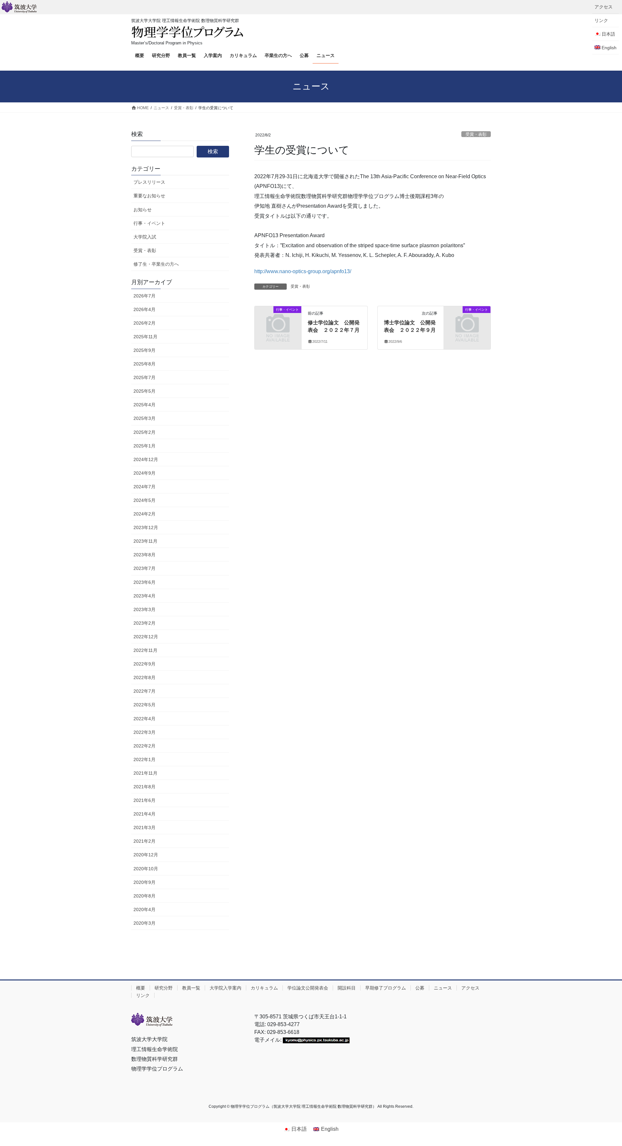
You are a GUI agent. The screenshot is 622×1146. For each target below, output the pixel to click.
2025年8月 (144, 363)
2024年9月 (144, 473)
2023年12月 (145, 527)
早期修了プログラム (385, 987)
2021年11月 (145, 773)
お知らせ (142, 209)
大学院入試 (144, 236)
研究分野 (164, 987)
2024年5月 (144, 500)
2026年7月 (144, 295)
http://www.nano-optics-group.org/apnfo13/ (302, 271)
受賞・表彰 (476, 134)
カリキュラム (264, 987)
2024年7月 (144, 486)
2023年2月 (144, 623)
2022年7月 (144, 691)
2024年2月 (144, 513)
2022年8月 (144, 677)
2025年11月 (145, 336)
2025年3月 (144, 418)
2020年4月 (144, 909)
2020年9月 (144, 882)
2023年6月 (144, 582)
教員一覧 (191, 987)
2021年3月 (144, 827)
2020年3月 (144, 923)
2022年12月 (145, 636)
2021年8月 (144, 786)
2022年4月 (144, 718)
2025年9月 (144, 350)
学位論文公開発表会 (307, 987)
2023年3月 (144, 609)
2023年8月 (144, 554)
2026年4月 (144, 309)
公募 (419, 987)
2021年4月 (144, 813)
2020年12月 (145, 854)
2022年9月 (144, 663)
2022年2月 (144, 745)
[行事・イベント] (278, 320)
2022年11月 (145, 650)
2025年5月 (144, 391)
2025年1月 (144, 445)
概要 (140, 987)
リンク (601, 20)
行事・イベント (149, 223)
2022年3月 (144, 732)
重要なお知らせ (149, 195)
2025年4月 (144, 404)
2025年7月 (144, 377)
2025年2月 (144, 432)
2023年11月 (145, 541)
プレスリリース (149, 182)
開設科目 (347, 987)
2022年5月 (144, 704)
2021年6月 (144, 800)
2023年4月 (144, 595)
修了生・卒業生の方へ (156, 264)
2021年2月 (144, 841)
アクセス (603, 6)
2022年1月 (144, 759)
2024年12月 (145, 459)
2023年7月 (144, 568)
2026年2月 (144, 323)
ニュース (443, 987)
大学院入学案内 (225, 987)
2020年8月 (144, 895)
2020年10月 (145, 868)
